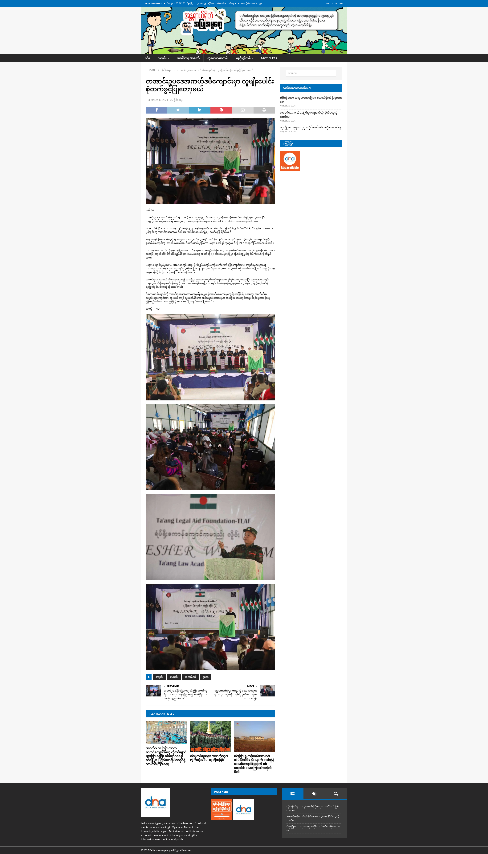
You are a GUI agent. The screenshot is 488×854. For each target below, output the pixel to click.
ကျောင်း (159, 677)
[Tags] (314, 793)
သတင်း (162, 58)
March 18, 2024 (159, 100)
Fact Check (269, 58)
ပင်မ (147, 58)
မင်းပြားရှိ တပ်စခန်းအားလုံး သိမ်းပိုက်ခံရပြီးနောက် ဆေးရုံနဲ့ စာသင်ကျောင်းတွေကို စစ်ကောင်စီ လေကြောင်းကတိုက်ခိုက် (254, 764)
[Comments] (336, 793)
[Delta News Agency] (244, 52)
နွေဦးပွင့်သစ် (243, 58)
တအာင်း (174, 677)
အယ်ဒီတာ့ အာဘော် (188, 58)
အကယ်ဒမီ (190, 677)
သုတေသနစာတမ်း (217, 58)
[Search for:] (311, 73)
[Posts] (292, 793)
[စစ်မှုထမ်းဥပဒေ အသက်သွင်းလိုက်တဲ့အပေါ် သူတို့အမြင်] (210, 736)
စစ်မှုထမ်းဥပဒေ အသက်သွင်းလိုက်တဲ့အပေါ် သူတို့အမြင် (209, 758)
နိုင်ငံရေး (178, 100)
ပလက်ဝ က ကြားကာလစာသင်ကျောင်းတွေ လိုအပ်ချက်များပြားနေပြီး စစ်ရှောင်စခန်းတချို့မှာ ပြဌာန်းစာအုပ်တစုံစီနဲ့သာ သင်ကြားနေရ (166, 756)
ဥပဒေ (206, 677)
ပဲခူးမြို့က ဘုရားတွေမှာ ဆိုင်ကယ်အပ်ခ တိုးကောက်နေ (310, 127)
